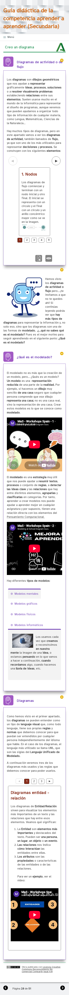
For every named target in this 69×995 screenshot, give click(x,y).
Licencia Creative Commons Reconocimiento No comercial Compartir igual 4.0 (41, 969)
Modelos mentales (26, 593)
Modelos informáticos (29, 625)
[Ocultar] (61, 60)
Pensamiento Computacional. (26, 517)
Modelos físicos (25, 614)
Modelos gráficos (26, 603)
